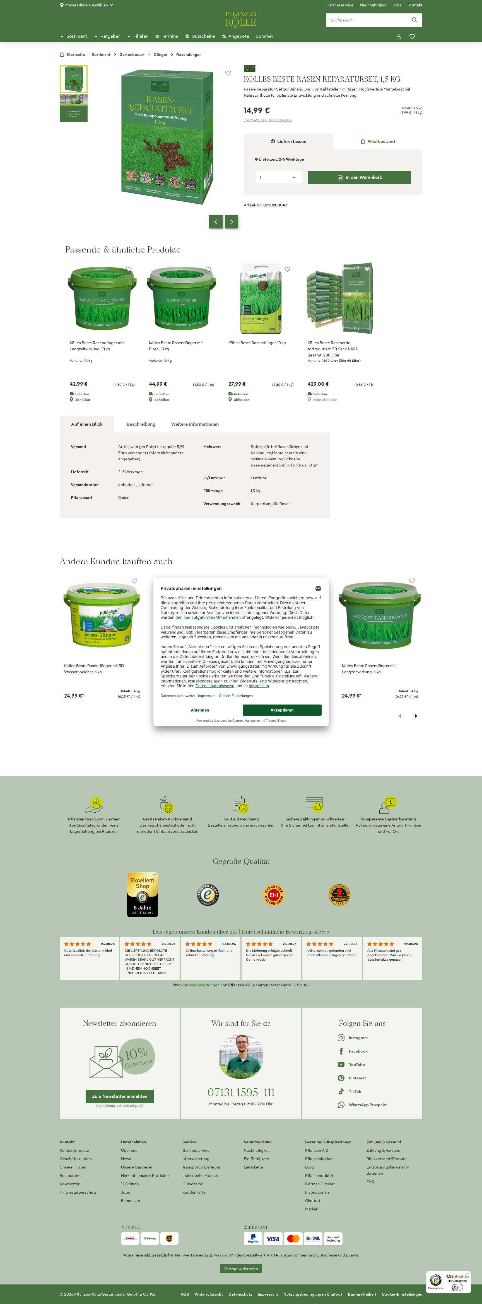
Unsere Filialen (73, 1167)
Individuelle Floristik (200, 1175)
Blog (309, 1167)
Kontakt (415, 5)
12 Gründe (130, 1183)
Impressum (268, 1294)
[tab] (377, 141)
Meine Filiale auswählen (86, 5)
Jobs (397, 5)
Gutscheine (192, 1183)
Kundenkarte (194, 1192)
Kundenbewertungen (200, 984)
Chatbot (312, 1200)
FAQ (370, 1181)
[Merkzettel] (412, 36)
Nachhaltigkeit (373, 5)
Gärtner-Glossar (320, 1183)
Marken (311, 1209)
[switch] (457, 1287)
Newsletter (69, 1183)
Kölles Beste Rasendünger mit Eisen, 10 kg (176, 345)
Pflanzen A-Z (316, 1150)
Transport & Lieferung (201, 1167)
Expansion (130, 1200)
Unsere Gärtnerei (136, 1167)
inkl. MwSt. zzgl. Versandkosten (268, 120)
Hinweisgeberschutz (78, 1192)
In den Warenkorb (364, 177)
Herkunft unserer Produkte (145, 1175)
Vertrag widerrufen (241, 1268)
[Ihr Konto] (399, 36)
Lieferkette (253, 1167)
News (126, 1158)
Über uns (129, 1150)
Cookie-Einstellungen (402, 1294)
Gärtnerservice (339, 5)
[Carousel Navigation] (223, 222)
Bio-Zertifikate (256, 1158)
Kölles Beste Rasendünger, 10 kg (257, 342)
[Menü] (467, 1274)
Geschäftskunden (76, 1158)
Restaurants (70, 1175)
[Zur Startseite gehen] (241, 18)
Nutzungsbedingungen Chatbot (312, 1294)
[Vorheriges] (216, 222)
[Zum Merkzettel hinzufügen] (228, 73)
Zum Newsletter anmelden (119, 1096)
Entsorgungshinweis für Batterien (388, 1170)
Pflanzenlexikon (319, 1158)
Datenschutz (240, 1294)
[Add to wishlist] (134, 581)
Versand (221, 1255)
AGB (185, 1294)
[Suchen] (414, 20)
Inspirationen (317, 1192)
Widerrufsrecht (209, 1294)
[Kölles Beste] (333, 68)
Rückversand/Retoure (387, 1158)
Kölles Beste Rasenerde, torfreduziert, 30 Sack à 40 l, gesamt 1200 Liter (333, 349)
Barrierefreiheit (362, 1294)
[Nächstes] (231, 222)
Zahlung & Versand (384, 1150)
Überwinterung (195, 1158)
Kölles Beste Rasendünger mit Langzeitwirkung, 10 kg (97, 345)
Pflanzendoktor (319, 1175)
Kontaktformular (74, 1150)
